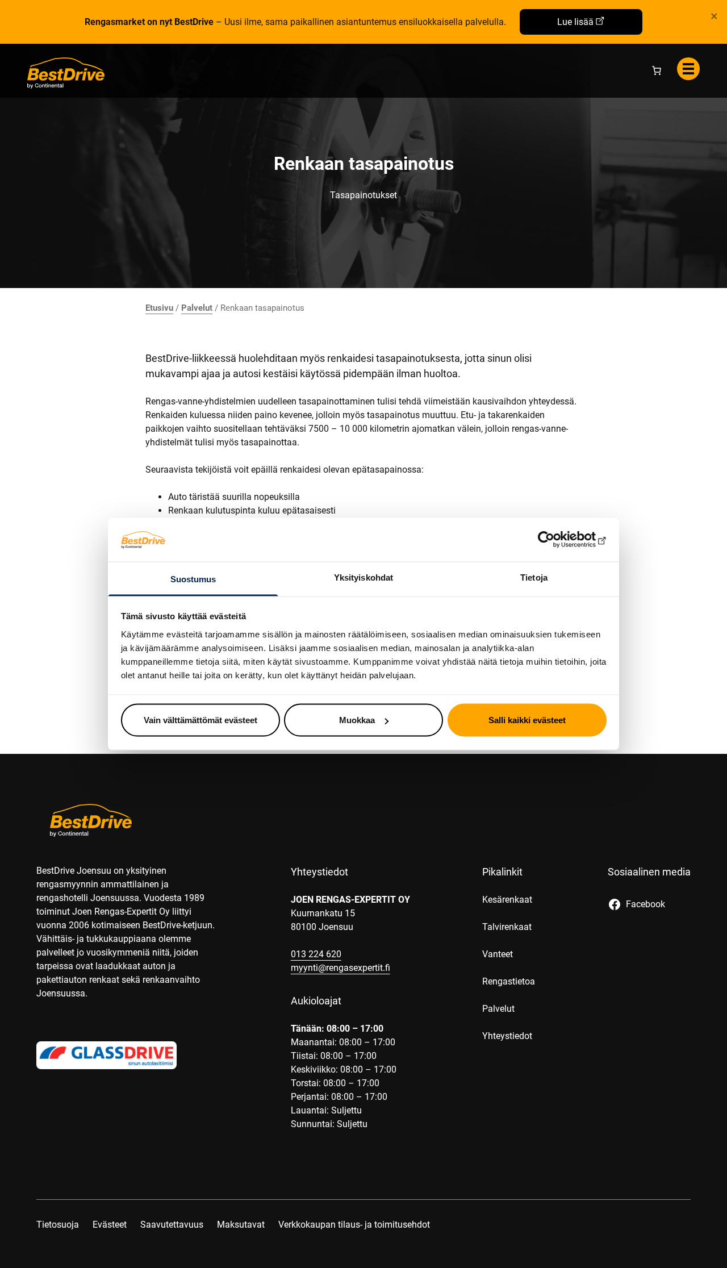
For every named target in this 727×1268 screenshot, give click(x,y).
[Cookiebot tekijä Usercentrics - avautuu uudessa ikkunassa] (557, 539)
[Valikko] (688, 68)
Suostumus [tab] (193, 578)
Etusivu (159, 308)
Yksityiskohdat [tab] (363, 577)
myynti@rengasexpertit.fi (340, 967)
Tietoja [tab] (534, 577)
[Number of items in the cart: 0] (656, 70)
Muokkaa (357, 720)
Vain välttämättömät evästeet (200, 720)
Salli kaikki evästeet (527, 720)
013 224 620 (316, 954)
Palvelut (196, 308)
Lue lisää (575, 21)
